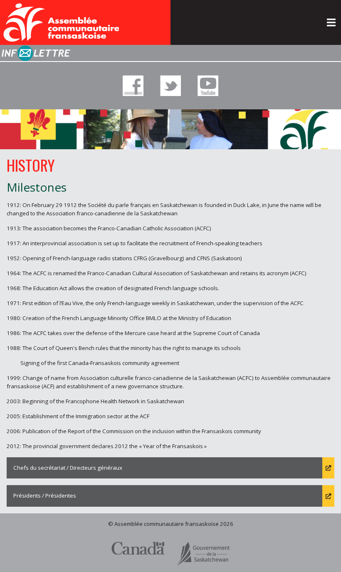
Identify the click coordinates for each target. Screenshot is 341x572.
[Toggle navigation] (331, 22)
